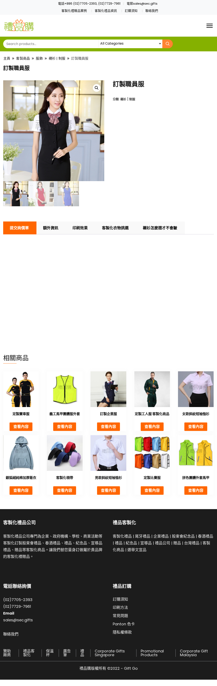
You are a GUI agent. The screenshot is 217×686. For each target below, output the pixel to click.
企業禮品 (161, 536)
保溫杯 (50, 652)
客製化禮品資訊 (106, 11)
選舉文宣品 (136, 549)
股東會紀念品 (183, 536)
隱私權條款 (122, 632)
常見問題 (120, 615)
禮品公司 (162, 543)
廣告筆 (67, 652)
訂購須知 (131, 11)
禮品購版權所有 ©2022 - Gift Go (108, 668)
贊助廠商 (7, 652)
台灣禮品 (191, 543)
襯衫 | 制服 (127, 99)
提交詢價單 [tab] (19, 228)
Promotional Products (152, 652)
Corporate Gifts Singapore (110, 652)
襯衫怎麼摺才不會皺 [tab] (160, 228)
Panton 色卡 (124, 624)
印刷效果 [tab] (80, 228)
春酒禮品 (205, 536)
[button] (96, 88)
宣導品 (146, 543)
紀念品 (131, 543)
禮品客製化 (29, 652)
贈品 (177, 543)
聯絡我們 (151, 11)
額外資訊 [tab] (50, 228)
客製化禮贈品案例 (74, 11)
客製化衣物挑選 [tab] (115, 228)
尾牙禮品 (142, 536)
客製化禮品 (122, 536)
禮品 (118, 543)
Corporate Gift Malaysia (194, 652)
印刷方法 (120, 607)
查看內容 (21, 426)
